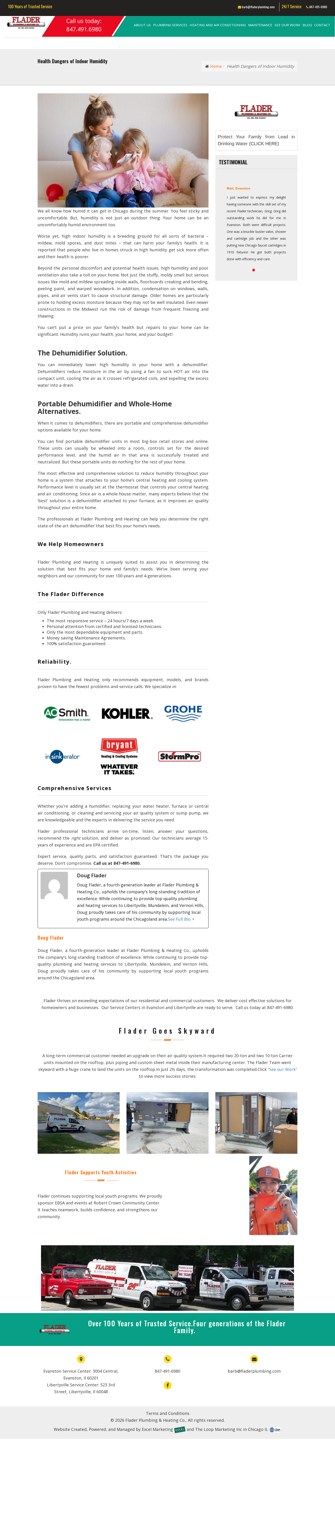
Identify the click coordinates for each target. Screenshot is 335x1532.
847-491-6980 (318, 6)
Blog (307, 25)
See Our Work (287, 25)
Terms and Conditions (167, 1413)
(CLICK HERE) (264, 143)
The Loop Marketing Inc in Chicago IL (231, 1429)
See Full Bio (179, 919)
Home (215, 66)
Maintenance (260, 25)
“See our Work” (282, 1069)
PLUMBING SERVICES (170, 25)
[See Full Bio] (193, 919)
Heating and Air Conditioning (218, 25)
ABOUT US (142, 25)
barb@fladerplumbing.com (258, 6)
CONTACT (322, 25)
